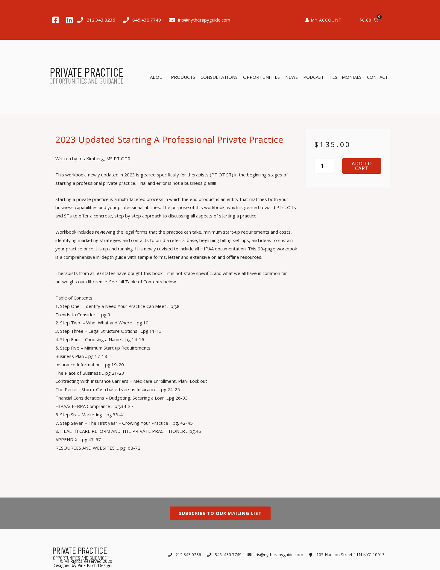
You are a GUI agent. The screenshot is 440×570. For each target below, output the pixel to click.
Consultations (219, 77)
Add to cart (362, 166)
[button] (177, 298)
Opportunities (261, 77)
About (158, 77)
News (291, 77)
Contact (377, 77)
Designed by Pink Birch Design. (82, 565)
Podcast (313, 77)
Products (183, 77)
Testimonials (345, 77)
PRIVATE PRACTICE (87, 72)
